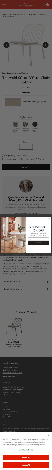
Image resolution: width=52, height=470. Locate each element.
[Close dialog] (49, 218)
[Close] (49, 435)
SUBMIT (38, 243)
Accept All (26, 465)
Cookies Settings (26, 450)
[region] (26, 451)
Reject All (26, 457)
